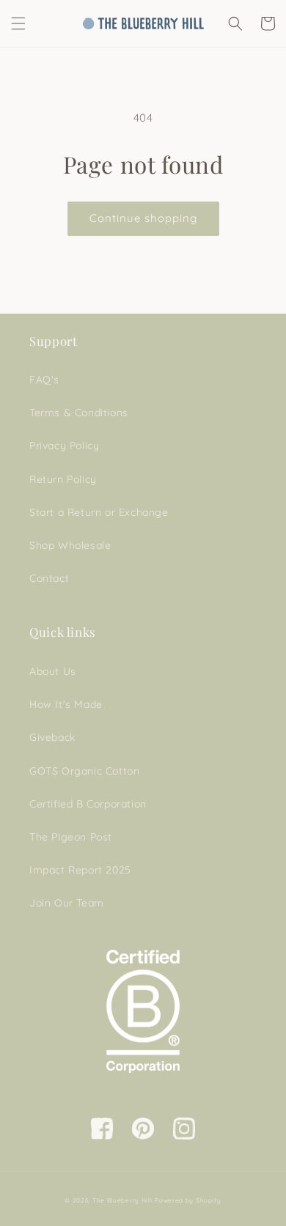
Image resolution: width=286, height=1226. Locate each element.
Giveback (52, 737)
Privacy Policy (64, 445)
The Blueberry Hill (122, 1200)
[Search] (235, 23)
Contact (49, 578)
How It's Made (66, 704)
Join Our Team (66, 902)
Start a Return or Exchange (99, 512)
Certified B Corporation (88, 803)
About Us (52, 671)
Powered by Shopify (188, 1200)
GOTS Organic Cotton (84, 771)
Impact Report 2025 (80, 869)
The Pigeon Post (70, 836)
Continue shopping (143, 218)
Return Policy (63, 479)
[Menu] (18, 23)
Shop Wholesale (70, 545)
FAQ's (44, 379)
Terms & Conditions (78, 412)
